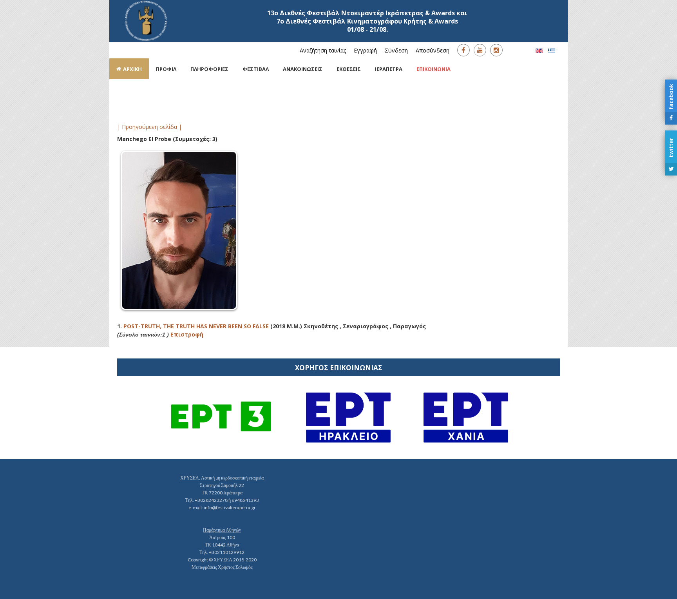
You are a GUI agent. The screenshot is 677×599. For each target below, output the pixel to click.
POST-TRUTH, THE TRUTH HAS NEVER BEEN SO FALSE (196, 326)
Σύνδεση (396, 50)
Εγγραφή (365, 50)
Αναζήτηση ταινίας (323, 50)
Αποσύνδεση (432, 50)
